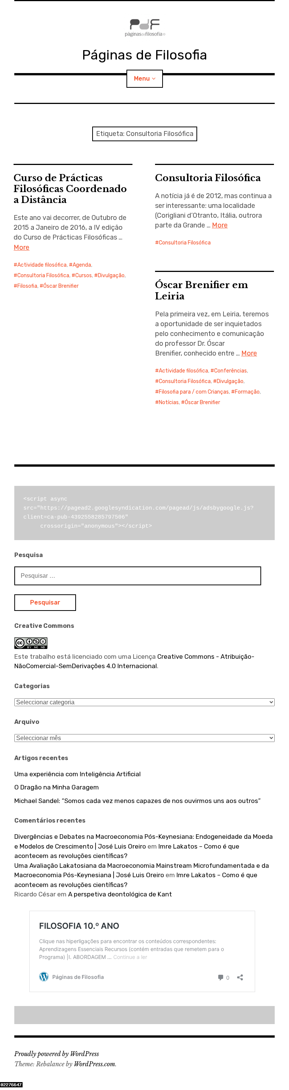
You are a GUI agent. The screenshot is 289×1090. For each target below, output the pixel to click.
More (21, 247)
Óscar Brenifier (61, 286)
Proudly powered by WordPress (56, 1054)
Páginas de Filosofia (144, 55)
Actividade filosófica (42, 265)
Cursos (83, 275)
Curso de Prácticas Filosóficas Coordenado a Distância (70, 189)
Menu (142, 78)
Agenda (82, 265)
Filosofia (27, 286)
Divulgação (111, 275)
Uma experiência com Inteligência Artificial (77, 774)
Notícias (169, 402)
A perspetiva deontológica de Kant (120, 894)
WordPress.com (94, 1064)
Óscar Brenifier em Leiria (201, 290)
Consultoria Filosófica (43, 275)
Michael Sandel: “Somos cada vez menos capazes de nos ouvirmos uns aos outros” (137, 801)
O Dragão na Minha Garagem (56, 787)
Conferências (230, 371)
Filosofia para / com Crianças (194, 392)
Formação (247, 392)
